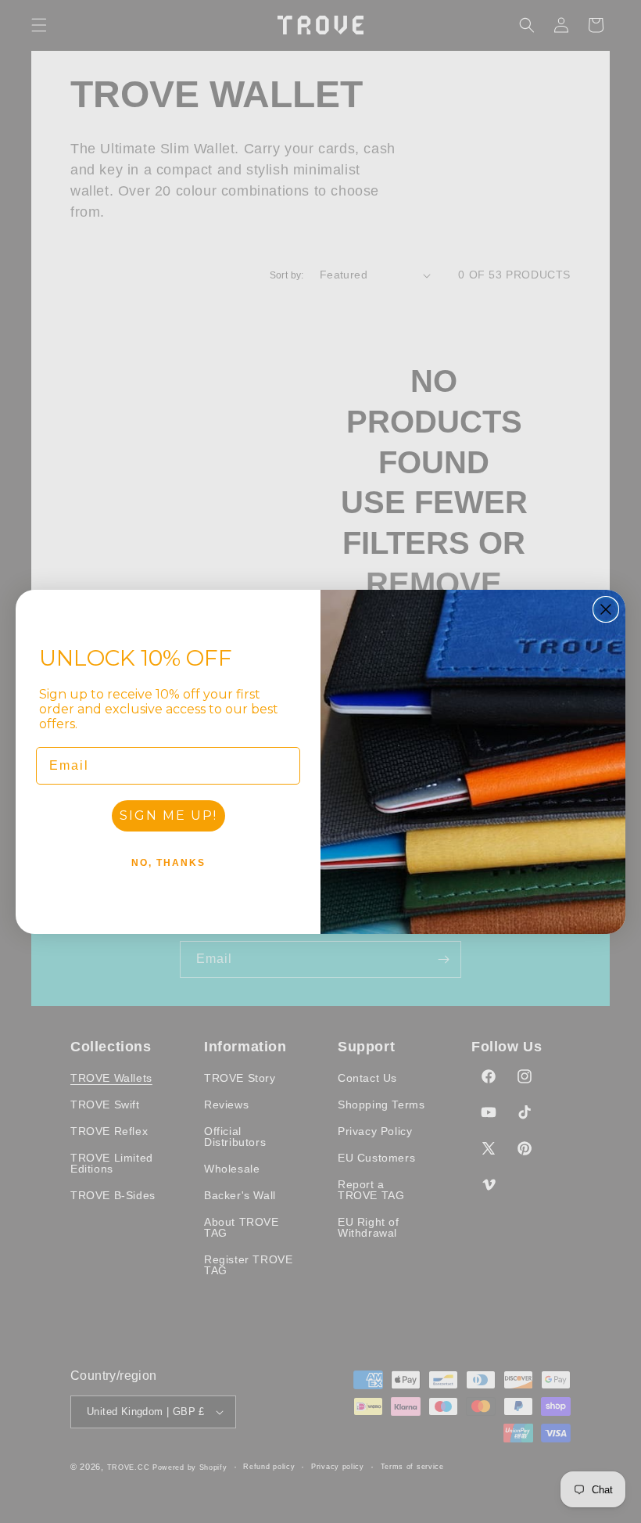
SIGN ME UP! (168, 815)
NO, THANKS (168, 862)
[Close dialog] (606, 609)
